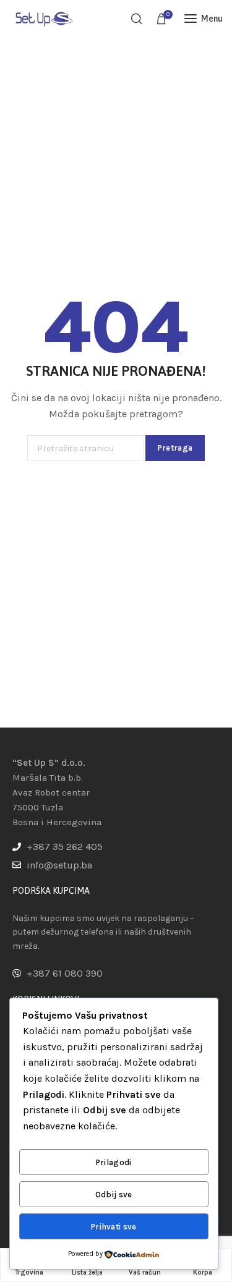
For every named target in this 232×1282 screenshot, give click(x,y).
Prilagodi (114, 1162)
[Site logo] (43, 18)
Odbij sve (113, 1194)
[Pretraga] (136, 18)
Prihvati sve (114, 1226)
